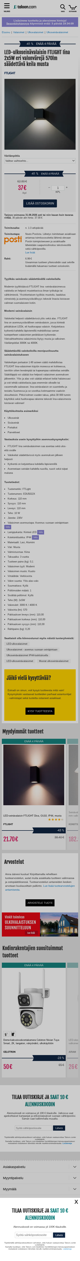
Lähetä (59, 1235)
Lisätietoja (67, 1249)
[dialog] (40, 630)
